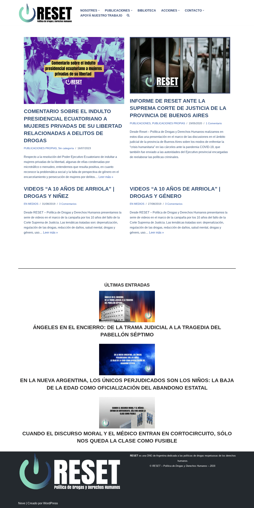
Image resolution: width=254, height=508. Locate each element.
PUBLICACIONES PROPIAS (40, 148)
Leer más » (106, 177)
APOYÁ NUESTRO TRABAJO (101, 15)
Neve (21, 503)
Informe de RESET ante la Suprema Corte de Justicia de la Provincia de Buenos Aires (178, 108)
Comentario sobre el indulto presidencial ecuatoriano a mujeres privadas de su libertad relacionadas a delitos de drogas (73, 125)
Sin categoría (66, 148)
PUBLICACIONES (140, 123)
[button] (99, 10)
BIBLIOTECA (147, 10)
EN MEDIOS (31, 203)
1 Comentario (214, 123)
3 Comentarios (67, 203)
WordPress (50, 503)
